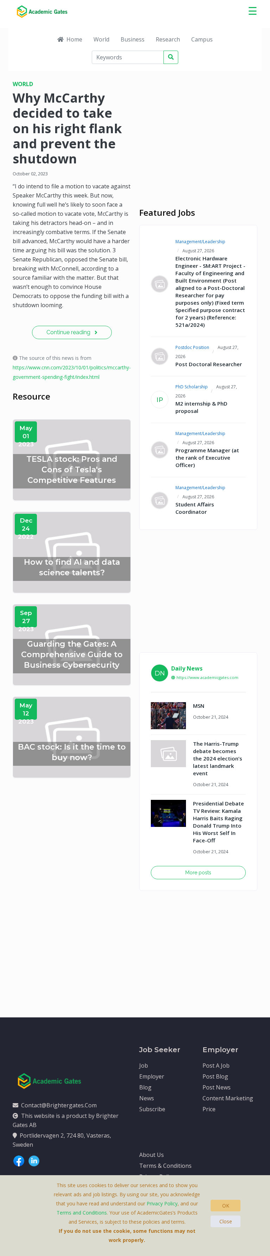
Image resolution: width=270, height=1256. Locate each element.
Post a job (216, 1065)
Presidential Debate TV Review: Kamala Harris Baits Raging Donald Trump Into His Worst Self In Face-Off (218, 822)
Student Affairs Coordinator (194, 508)
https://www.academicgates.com (207, 677)
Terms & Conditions (165, 1166)
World (101, 39)
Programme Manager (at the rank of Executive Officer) (207, 457)
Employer (151, 1076)
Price (209, 1109)
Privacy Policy (162, 1203)
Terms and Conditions (82, 1212)
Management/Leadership (200, 242)
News (146, 1098)
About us (151, 1155)
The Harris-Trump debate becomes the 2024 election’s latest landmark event (217, 758)
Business (132, 39)
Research (168, 39)
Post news (216, 1087)
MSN (198, 705)
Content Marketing (227, 1098)
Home (74, 39)
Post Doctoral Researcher (208, 364)
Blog (145, 1087)
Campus (202, 39)
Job (143, 1065)
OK (225, 1205)
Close (225, 1221)
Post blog (215, 1076)
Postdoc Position (192, 347)
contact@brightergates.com (59, 1105)
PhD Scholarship (191, 387)
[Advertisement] (198, 130)
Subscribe (152, 1109)
